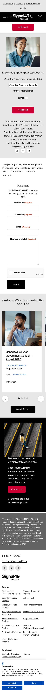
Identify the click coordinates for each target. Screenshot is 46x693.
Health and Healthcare (32, 605)
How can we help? (23, 239)
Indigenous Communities (33, 612)
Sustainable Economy (11, 632)
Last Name (23, 214)
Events (27, 654)
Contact (19, 4)
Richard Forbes (19, 375)
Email (23, 227)
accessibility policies (18, 502)
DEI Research (28, 598)
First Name (23, 202)
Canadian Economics (14, 79)
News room (8, 4)
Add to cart (23, 27)
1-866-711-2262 (11, 555)
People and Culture (31, 619)
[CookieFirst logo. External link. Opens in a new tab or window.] (3, 663)
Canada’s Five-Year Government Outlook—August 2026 (19, 356)
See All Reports (23, 409)
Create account (33, 4)
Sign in (23, 8)
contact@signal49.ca (14, 561)
